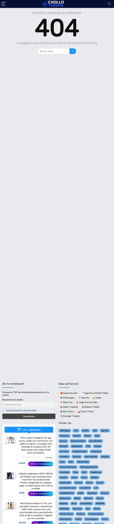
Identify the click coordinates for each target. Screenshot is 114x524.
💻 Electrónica (67, 411)
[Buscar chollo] (72, 51)
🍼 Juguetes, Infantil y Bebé (94, 393)
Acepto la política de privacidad (21, 410)
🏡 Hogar (97, 397)
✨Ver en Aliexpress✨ (41, 464)
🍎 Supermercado (68, 393)
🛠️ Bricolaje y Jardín (70, 416)
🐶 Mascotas (66, 402)
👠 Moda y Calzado (69, 407)
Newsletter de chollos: (12, 400)
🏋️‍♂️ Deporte (83, 397)
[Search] (109, 4)
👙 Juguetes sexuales (87, 402)
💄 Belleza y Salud (90, 407)
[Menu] (3, 4)
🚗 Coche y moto (86, 411)
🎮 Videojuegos (67, 397)
